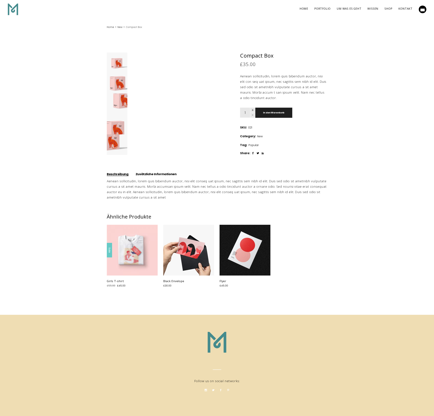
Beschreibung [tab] (118, 174)
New (260, 136)
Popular (254, 145)
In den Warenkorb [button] (132, 250)
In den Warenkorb (273, 112)
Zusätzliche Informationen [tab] (156, 174)
